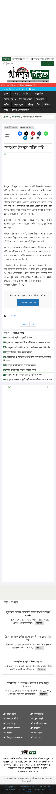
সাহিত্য (30, 104)
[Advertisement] (28, 28)
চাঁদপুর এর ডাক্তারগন (20, 110)
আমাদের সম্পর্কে (13, 728)
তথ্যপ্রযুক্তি (40, 99)
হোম (6, 117)
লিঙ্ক (38, 104)
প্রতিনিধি (37, 728)
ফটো (25, 89)
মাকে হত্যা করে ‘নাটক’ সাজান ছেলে (21, 370)
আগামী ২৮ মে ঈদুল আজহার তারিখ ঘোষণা (24, 374)
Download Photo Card (28, 302)
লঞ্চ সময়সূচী (16, 89)
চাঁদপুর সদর (16, 117)
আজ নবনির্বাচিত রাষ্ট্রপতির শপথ (16, 59)
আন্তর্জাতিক (38, 93)
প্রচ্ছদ (6, 93)
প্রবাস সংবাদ (18, 104)
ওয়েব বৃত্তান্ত (11, 714)
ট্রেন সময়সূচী (38, 718)
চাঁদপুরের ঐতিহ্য (25, 99)
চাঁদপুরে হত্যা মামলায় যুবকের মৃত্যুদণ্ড (21, 365)
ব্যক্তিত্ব (6, 104)
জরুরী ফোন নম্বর (40, 723)
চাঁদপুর (15, 93)
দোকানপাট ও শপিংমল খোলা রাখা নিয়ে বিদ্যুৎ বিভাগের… (28, 684)
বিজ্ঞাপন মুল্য (12, 723)
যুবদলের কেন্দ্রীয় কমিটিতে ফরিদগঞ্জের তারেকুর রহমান (28, 342)
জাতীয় (26, 93)
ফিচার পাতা (8, 99)
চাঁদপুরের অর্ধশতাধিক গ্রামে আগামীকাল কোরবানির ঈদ (28, 347)
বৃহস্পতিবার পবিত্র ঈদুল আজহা (19, 352)
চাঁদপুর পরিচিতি (6, 89)
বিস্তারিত (39, 623)
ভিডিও (33, 89)
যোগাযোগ (38, 737)
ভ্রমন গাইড (38, 732)
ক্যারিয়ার (10, 732)
